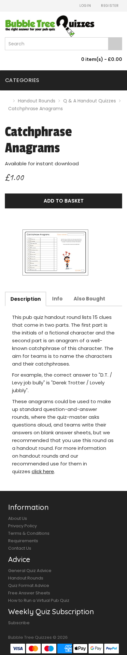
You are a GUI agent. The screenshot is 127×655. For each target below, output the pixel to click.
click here (43, 471)
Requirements (23, 541)
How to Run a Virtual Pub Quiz (38, 600)
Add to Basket (64, 200)
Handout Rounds (36, 101)
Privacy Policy (22, 526)
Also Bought (89, 298)
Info (57, 298)
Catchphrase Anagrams (35, 108)
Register (109, 5)
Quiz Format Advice (28, 585)
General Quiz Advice (29, 570)
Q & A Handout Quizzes (89, 101)
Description (25, 299)
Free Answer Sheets (29, 593)
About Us (17, 518)
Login (84, 5)
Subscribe (19, 623)
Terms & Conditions (28, 533)
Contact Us (19, 548)
